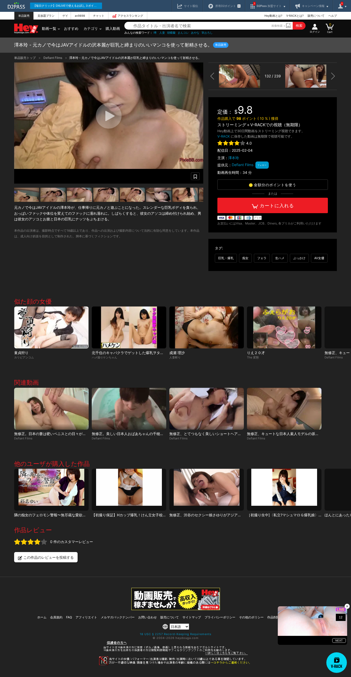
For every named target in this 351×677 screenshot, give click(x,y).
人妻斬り (175, 357)
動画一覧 (49, 28)
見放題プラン (46, 15)
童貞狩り (21, 352)
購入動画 (113, 28)
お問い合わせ (147, 617)
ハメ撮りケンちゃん (104, 357)
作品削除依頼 (276, 617)
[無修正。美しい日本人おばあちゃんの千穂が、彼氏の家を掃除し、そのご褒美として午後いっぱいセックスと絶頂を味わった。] (129, 409)
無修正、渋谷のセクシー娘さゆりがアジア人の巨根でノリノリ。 (221, 515)
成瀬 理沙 (177, 352)
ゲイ (65, 15)
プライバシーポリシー (220, 617)
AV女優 (319, 258)
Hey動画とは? (273, 15)
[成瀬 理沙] (206, 327)
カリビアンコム (24, 357)
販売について (316, 15)
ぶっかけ (299, 258)
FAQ (69, 617)
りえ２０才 (256, 352)
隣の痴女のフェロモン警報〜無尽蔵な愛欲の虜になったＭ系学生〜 (68, 515)
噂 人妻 (159, 32)
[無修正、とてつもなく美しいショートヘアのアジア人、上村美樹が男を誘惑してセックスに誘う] (206, 409)
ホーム (42, 617)
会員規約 (56, 617)
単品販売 (24, 15)
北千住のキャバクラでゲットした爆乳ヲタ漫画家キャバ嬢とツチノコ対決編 (153, 352)
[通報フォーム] (175, 664)
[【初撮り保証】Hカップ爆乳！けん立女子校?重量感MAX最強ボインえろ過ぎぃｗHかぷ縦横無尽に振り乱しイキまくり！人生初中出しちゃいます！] (129, 490)
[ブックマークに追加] (195, 176)
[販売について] (175, 609)
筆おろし (207, 32)
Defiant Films (53, 58)
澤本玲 (233, 158)
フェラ (261, 258)
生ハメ (279, 258)
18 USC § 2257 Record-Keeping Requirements (175, 634)
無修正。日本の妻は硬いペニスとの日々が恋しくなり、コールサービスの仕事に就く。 (84, 433)
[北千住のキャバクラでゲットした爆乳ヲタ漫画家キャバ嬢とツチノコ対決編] (129, 327)
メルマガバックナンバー (118, 617)
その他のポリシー (251, 617)
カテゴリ (91, 28)
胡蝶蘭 (171, 32)
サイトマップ (191, 617)
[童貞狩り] (51, 327)
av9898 (80, 15)
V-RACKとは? (295, 15)
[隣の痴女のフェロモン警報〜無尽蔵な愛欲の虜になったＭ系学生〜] (51, 490)
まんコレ (183, 32)
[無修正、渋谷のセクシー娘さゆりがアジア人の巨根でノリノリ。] (206, 490)
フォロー (262, 165)
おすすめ (71, 28)
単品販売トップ (25, 58)
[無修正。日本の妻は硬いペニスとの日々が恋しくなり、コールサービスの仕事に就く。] (51, 409)
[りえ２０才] (284, 327)
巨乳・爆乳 (226, 258)
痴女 (245, 258)
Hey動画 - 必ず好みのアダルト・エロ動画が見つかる (26, 29)
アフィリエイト (86, 617)
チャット (98, 15)
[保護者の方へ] (175, 654)
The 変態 (253, 357)
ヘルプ (332, 15)
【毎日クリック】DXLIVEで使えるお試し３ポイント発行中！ (67, 5)
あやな (195, 32)
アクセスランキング (130, 15)
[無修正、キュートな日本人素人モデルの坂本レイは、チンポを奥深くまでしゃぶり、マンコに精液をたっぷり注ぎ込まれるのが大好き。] (284, 409)
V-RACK (223, 136)
